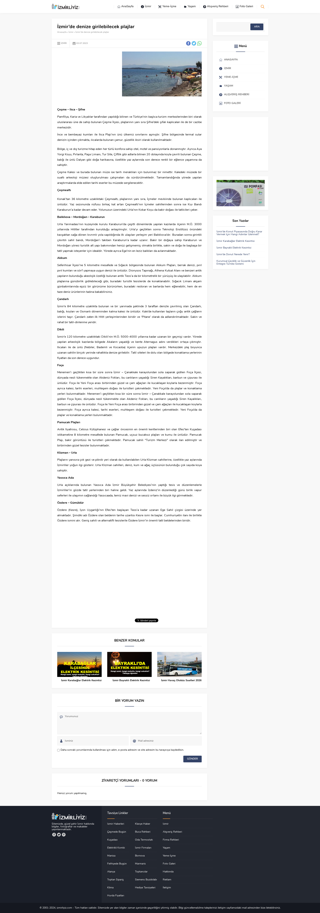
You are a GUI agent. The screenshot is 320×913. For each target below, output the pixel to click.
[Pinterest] (64, 834)
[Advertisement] (88, 77)
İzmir (71, 32)
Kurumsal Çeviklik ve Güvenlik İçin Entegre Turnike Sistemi (235, 262)
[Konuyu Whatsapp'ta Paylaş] (199, 43)
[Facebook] (54, 834)
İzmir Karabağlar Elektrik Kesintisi (81, 680)
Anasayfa (61, 32)
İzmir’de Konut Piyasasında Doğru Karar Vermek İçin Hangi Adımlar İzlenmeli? (239, 233)
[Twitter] (59, 834)
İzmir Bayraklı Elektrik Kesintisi (131, 680)
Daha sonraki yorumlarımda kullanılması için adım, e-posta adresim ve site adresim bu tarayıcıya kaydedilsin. (122, 750)
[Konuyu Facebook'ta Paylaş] (188, 43)
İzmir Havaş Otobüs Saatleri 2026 (181, 680)
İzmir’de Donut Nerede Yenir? (233, 254)
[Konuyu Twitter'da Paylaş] (194, 43)
